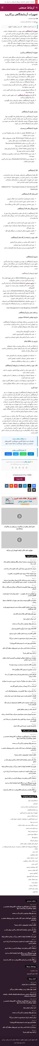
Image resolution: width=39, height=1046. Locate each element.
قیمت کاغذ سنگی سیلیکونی (30, 861)
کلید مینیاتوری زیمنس (32, 867)
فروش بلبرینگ (34, 840)
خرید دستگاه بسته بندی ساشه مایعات (28, 825)
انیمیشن (35, 803)
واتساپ (23, 454)
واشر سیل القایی (33, 888)
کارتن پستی (34, 864)
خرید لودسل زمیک (33, 831)
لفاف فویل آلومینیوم (32, 973)
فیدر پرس (35, 851)
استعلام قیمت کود (33, 800)
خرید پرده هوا (34, 822)
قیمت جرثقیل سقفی (32, 858)
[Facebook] (34, 486)
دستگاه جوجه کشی (33, 834)
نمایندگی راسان (33, 885)
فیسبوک (8, 454)
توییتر (15, 454)
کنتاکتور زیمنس (34, 873)
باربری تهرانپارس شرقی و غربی (29, 806)
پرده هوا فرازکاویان (32, 809)
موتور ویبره (35, 882)
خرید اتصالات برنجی (32, 816)
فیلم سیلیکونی (34, 854)
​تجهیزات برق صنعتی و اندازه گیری (29, 813)
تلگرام (31, 454)
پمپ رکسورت (34, 970)
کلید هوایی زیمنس (33, 870)
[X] (29, 486)
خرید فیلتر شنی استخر (32, 828)
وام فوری (35, 891)
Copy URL (19, 479)
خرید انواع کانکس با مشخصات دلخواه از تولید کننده (24, 819)
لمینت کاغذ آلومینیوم (32, 876)
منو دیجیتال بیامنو (33, 879)
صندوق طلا (35, 837)
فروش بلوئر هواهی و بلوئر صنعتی (29, 843)
